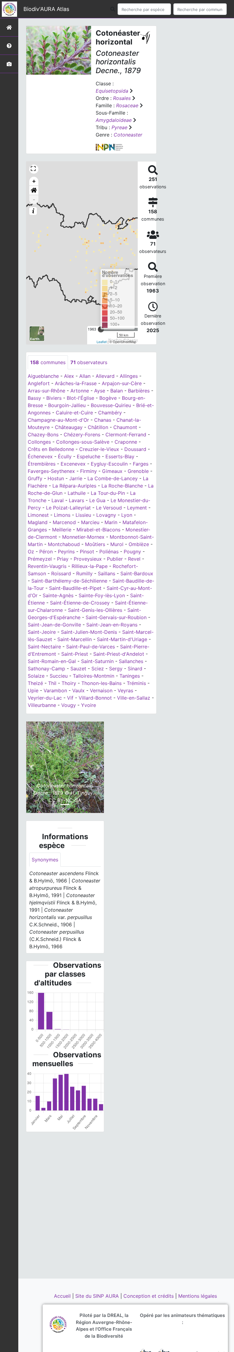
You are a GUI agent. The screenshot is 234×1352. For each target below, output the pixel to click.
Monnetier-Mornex (83, 537)
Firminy (88, 471)
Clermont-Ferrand (125, 434)
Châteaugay (69, 427)
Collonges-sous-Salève (82, 442)
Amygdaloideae (114, 120)
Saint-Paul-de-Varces (90, 647)
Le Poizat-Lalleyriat (68, 508)
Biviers (54, 398)
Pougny (132, 551)
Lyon (126, 515)
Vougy (68, 705)
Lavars (76, 500)
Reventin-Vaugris (47, 566)
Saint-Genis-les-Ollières (95, 610)
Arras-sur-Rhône (46, 391)
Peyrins (66, 551)
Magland (38, 522)
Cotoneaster (128, 135)
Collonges (39, 442)
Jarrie (75, 478)
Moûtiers (95, 544)
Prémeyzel (40, 559)
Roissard (61, 573)
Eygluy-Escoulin (109, 464)
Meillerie (61, 530)
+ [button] (34, 181)
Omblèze (139, 544)
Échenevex (40, 456)
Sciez (97, 668)
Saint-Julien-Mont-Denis (89, 632)
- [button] (34, 199)
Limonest (38, 515)
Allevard (105, 376)
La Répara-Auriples (74, 486)
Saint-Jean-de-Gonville (54, 625)
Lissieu (83, 515)
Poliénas (109, 551)
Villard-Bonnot (95, 698)
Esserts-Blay (119, 456)
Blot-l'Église (80, 398)
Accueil (63, 1296)
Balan (116, 391)
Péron (46, 551)
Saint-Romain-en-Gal (52, 661)
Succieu (59, 676)
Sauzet (78, 668)
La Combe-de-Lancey (112, 478)
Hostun (56, 478)
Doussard (135, 449)
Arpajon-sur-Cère (122, 383)
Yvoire (88, 705)
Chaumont (125, 427)
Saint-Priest (74, 654)
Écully (65, 456)
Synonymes (45, 860)
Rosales (122, 98)
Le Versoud (109, 508)
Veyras (125, 690)
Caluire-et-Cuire (74, 413)
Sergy (115, 668)
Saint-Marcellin (74, 639)
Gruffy (35, 478)
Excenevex (73, 464)
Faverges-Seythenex (51, 471)
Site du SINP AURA (97, 1296)
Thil (52, 683)
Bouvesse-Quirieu (111, 405)
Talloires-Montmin (93, 676)
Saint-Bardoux (136, 573)
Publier (115, 559)
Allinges (129, 376)
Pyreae (119, 127)
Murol (116, 544)
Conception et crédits (149, 1296)
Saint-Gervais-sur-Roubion (116, 617)
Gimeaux (112, 471)
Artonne (79, 391)
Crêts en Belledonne (51, 449)
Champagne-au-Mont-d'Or (58, 420)
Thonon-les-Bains (101, 683)
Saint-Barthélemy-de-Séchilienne (69, 581)
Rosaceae (127, 105)
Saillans (106, 573)
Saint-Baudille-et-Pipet (75, 588)
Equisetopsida (112, 91)
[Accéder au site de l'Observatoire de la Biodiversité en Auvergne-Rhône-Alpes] (58, 1324)
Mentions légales (197, 1296)
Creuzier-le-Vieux (99, 449)
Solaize (36, 676)
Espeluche (88, 456)
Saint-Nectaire (44, 647)
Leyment (137, 508)
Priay (63, 559)
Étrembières (41, 464)
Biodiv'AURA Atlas (46, 9)
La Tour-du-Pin (108, 493)
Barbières (139, 391)
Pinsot (87, 551)
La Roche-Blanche (122, 486)
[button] (33, 190)
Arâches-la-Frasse (76, 383)
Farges (140, 464)
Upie (33, 690)
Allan (84, 376)
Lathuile (77, 493)
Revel (134, 559)
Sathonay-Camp (46, 668)
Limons (62, 515)
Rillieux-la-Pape (90, 566)
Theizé (35, 683)
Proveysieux (88, 559)
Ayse (99, 391)
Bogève (108, 398)
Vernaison (101, 690)
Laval (57, 500)
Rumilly (84, 573)
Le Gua (97, 500)
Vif (70, 698)
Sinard (135, 668)
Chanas (102, 420)
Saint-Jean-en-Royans (111, 625)
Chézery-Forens (82, 434)
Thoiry (69, 683)
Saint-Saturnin (97, 661)
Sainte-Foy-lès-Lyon (102, 595)
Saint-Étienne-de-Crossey (80, 603)
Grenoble (138, 471)
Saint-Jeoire (42, 632)
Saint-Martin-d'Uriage (122, 639)
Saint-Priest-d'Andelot (118, 654)
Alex (69, 376)
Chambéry (110, 413)
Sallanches (131, 661)
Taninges (129, 676)
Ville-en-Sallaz (133, 698)
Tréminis (136, 683)
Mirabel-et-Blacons (98, 530)
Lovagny (106, 515)
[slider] (101, 329)
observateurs (88, 362)
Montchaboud (64, 544)
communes (48, 362)
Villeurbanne (42, 705)
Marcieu (90, 522)
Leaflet (102, 341)
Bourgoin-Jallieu (67, 405)
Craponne (126, 442)
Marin (111, 522)
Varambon (55, 690)
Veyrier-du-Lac (45, 698)
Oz (31, 551)
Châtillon (98, 427)
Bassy (34, 398)
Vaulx (78, 690)
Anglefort (39, 383)
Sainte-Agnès (58, 595)
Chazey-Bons (43, 434)
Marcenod (64, 522)
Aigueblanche (43, 376)
